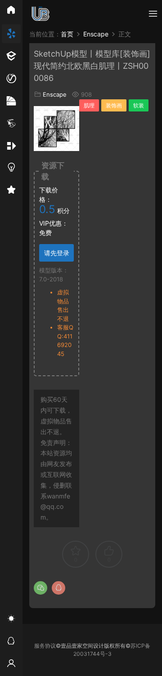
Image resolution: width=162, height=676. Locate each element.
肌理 (89, 105)
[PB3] (11, 123)
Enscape (55, 94)
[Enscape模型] (11, 33)
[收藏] (11, 191)
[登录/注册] (11, 664)
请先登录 (56, 253)
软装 (138, 105)
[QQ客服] (11, 642)
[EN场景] (11, 56)
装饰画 (114, 105)
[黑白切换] (11, 619)
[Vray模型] (11, 78)
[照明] (11, 168)
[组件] (11, 146)
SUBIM (40, 13)
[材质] (11, 101)
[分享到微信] (40, 588)
